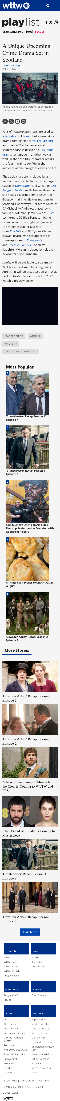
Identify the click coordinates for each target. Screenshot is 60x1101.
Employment (10, 1058)
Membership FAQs (41, 1067)
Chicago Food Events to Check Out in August (29, 584)
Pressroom (9, 1045)
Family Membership (42, 1042)
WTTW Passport (42, 141)
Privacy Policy (10, 1080)
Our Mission (10, 1019)
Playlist (7, 999)
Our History (10, 1024)
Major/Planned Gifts (42, 1054)
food (29, 31)
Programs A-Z (11, 995)
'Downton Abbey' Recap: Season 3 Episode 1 (26, 918)
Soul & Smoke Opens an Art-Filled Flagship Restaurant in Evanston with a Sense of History (30, 528)
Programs (11, 989)
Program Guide (12, 975)
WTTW (7, 957)
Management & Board (15, 1049)
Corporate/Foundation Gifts (43, 1048)
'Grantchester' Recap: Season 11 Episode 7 (26, 417)
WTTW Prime (10, 962)
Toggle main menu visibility (56, 6)
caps (40, 31)
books (27, 136)
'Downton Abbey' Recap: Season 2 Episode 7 (27, 638)
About (9, 1013)
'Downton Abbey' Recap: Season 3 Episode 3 (26, 698)
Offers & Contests (41, 1028)
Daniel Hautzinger (11, 65)
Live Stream (38, 966)
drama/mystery (12, 31)
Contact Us (10, 1072)
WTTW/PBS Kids (12, 971)
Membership (38, 1037)
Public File (44, 1080)
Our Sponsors (11, 1028)
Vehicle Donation (40, 1058)
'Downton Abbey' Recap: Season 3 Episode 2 (26, 741)
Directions (9, 1067)
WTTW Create (11, 966)
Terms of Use (28, 1080)
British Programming (20, 351)
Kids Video (37, 962)
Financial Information (14, 1054)
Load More (30, 932)
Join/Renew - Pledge (42, 1024)
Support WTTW (39, 1019)
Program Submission (14, 1033)
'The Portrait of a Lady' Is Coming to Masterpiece (28, 833)
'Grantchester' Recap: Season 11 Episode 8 (26, 472)
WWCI (15, 1092)
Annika (35, 336)
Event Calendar (39, 995)
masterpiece (14, 336)
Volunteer (9, 1063)
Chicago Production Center (14, 1039)
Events (37, 989)
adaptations (10, 136)
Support (38, 1013)
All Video (36, 957)
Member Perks (39, 1033)
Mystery (11, 343)
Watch (36, 951)
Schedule (10, 951)
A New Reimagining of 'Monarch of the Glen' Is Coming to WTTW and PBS (28, 786)
